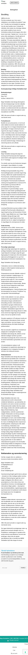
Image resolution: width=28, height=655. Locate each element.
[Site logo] (4, 2)
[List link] (14, 606)
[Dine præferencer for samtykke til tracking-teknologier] (25, 652)
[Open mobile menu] (26, 2)
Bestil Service (14, 2)
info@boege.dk (14, 595)
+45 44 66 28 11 (15, 592)
